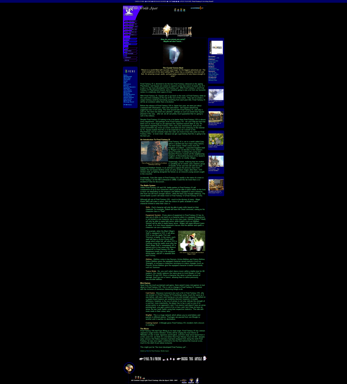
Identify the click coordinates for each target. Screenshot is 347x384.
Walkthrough (128, 76)
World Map (127, 78)
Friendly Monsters (130, 87)
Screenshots (128, 91)
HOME (149, 1)
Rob (147, 351)
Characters (127, 84)
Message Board (129, 102)
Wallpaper (127, 93)
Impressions (128, 99)
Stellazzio (127, 88)
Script (126, 81)
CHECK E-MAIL (140, 1)
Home (125, 75)
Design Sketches (129, 94)
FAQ (125, 82)
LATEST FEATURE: (196, 1)
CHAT (170, 1)
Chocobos (127, 79)
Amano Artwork (129, 97)
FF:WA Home (128, 104)
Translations (128, 96)
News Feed (127, 100)
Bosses (126, 85)
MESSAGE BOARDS (159, 1)
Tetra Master (128, 90)
